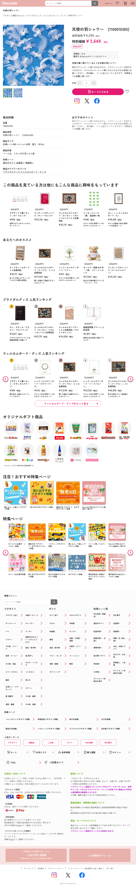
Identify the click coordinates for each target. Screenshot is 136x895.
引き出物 (89, 742)
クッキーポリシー (74, 868)
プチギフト (12, 742)
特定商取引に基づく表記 (93, 868)
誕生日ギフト (9, 162)
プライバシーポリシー (56, 868)
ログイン (109, 3)
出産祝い (20, 162)
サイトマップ (28, 868)
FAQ (19, 825)
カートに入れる (98, 91)
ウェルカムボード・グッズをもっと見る (66, 403)
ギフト (70, 742)
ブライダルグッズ (11, 171)
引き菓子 (108, 742)
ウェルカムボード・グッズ (33, 171)
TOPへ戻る (110, 868)
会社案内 (40, 868)
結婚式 (31, 742)
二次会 (51, 742)
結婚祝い (29, 162)
